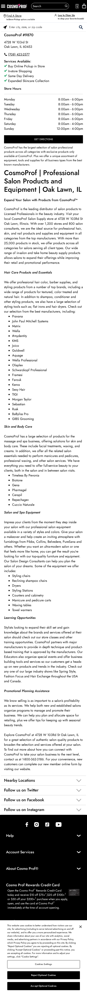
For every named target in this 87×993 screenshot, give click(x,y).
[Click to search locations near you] (5, 27)
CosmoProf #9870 (18, 35)
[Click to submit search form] (81, 27)
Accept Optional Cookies (43, 986)
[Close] (80, 926)
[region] (43, 956)
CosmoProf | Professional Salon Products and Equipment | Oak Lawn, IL (43, 181)
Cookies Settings (43, 964)
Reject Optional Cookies (43, 975)
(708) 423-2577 (19, 54)
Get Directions (43, 139)
